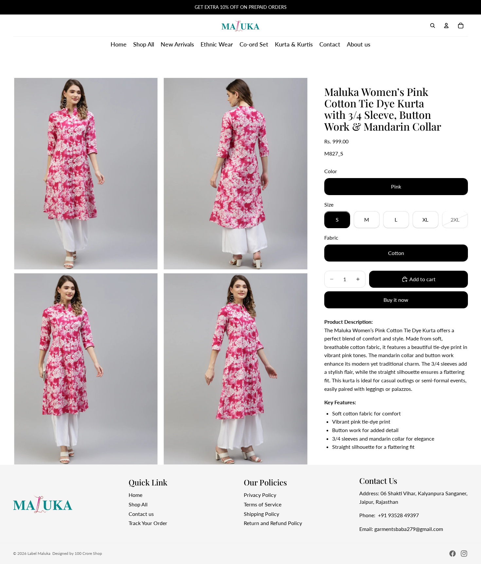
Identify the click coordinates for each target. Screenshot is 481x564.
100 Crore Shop (88, 553)
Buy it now (395, 300)
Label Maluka (38, 553)
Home (135, 495)
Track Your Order (148, 523)
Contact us (141, 513)
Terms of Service (262, 504)
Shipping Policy (261, 513)
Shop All (138, 504)
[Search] (432, 25)
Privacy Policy (260, 495)
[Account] (446, 25)
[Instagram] (464, 553)
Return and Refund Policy (273, 523)
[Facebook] (452, 553)
